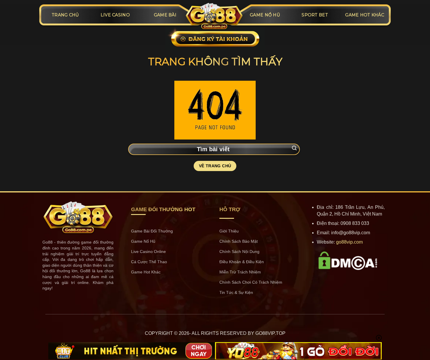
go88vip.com (349, 242)
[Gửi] (294, 149)
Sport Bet (315, 15)
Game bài (165, 15)
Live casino (115, 15)
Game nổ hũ (265, 15)
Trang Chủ (65, 15)
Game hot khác (364, 15)
